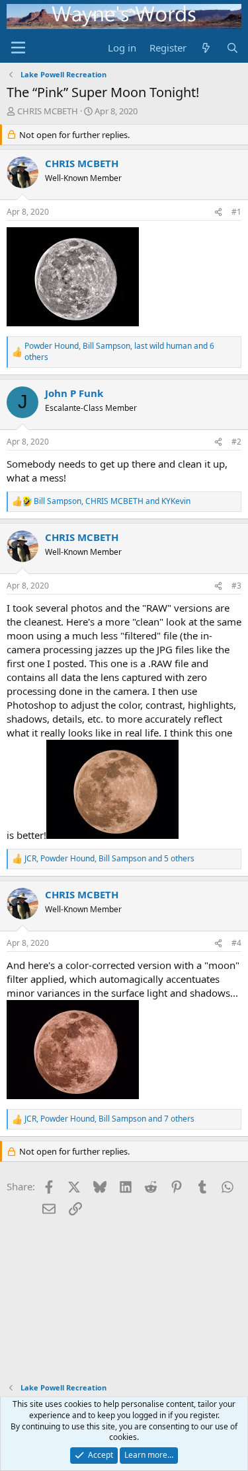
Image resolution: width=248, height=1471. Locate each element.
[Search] (232, 48)
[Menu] (18, 47)
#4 (236, 943)
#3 (236, 585)
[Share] (218, 212)
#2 (236, 441)
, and (112, 501)
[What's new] (206, 48)
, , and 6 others (119, 352)
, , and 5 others (109, 858)
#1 (236, 211)
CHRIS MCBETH (47, 111)
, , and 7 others (109, 1119)
